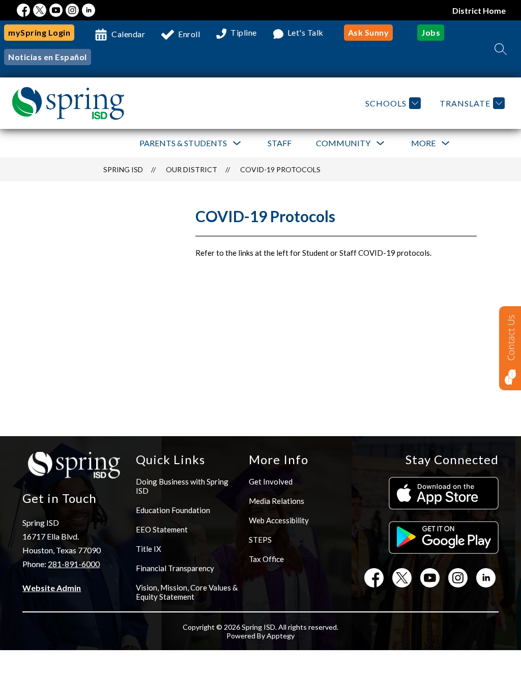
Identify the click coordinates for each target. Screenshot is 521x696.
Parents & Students (183, 143)
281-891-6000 (74, 564)
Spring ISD (123, 169)
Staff (280, 143)
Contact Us (511, 338)
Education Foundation (173, 510)
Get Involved (271, 481)
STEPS (260, 539)
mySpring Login (39, 32)
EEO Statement (162, 529)
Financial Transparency (175, 568)
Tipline (243, 33)
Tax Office (266, 559)
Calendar (128, 34)
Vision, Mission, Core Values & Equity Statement (187, 592)
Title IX (148, 548)
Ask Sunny (368, 32)
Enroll (189, 34)
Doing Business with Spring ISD (182, 486)
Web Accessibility (279, 520)
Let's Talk (305, 33)
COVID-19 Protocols (280, 169)
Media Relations (276, 500)
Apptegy (281, 635)
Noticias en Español (47, 57)
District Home (479, 10)
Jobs (430, 32)
